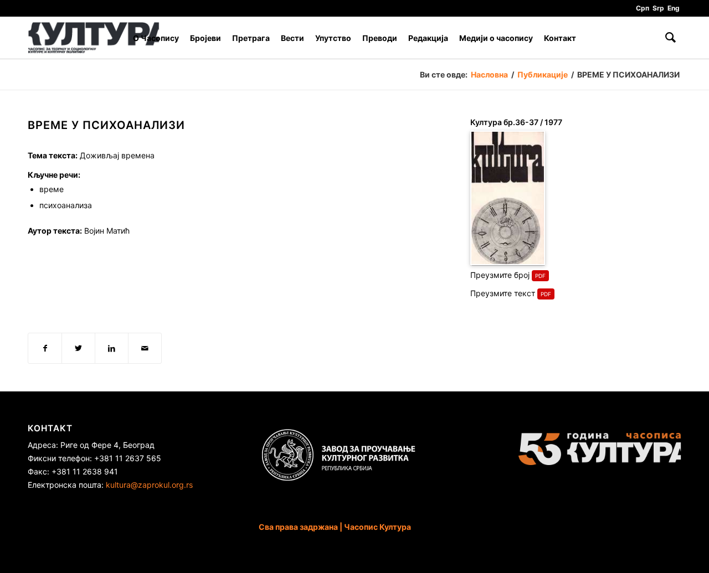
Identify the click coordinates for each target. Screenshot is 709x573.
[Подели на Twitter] (78, 348)
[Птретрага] (670, 38)
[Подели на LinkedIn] (111, 348)
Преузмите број (500, 275)
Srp (658, 8)
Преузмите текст (502, 293)
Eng (673, 8)
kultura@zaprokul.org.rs (149, 484)
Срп (642, 8)
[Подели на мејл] (145, 348)
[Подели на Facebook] (44, 348)
